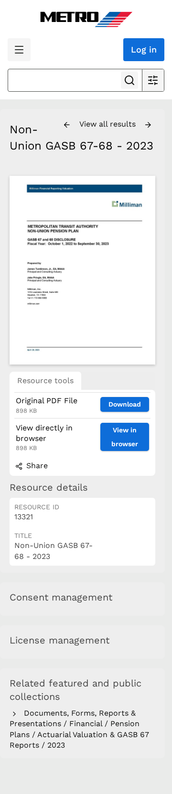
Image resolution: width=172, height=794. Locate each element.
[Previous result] (67, 125)
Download (124, 404)
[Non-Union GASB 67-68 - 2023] (82, 270)
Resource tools (45, 380)
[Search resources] (129, 80)
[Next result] (148, 125)
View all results (108, 124)
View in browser (124, 437)
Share (36, 465)
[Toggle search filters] (153, 80)
